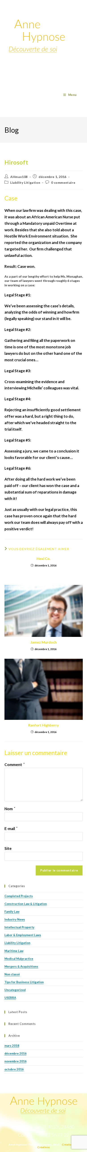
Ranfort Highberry (43, 725)
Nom (9, 808)
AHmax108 (19, 177)
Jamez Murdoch (43, 642)
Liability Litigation (25, 182)
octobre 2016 (14, 1069)
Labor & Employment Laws (22, 935)
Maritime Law (13, 951)
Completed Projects (18, 896)
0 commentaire (63, 182)
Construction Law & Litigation (25, 904)
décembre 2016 (15, 1053)
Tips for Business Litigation (24, 982)
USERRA (10, 997)
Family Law (11, 911)
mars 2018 (11, 1045)
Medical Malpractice (18, 958)
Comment (14, 764)
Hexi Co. (43, 558)
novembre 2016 (15, 1061)
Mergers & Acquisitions (21, 966)
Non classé (12, 974)
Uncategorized (15, 990)
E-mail (10, 828)
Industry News (14, 919)
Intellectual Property (19, 927)
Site (8, 848)
